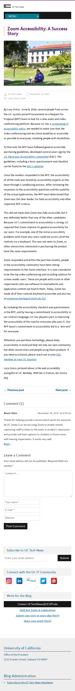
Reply (7, 443)
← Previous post (14, 390)
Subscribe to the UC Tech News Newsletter (30, 682)
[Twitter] (43, 581)
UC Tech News (15, 94)
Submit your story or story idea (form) (37, 615)
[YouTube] (54, 581)
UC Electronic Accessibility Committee (26, 156)
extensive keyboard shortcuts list (26, 298)
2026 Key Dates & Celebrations (38, 610)
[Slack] (31, 581)
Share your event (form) (37, 621)
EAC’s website (35, 166)
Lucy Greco (13, 98)
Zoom (23, 98)
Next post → (63, 390)
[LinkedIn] (19, 581)
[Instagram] (9, 581)
